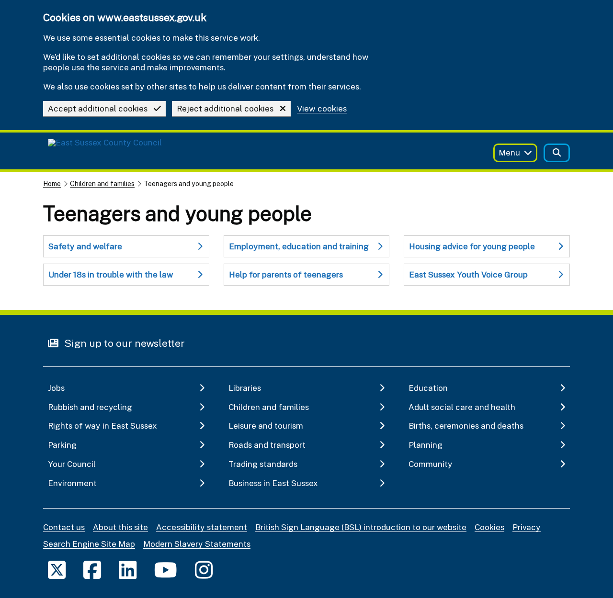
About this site (120, 527)
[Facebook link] (92, 569)
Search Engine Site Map (89, 544)
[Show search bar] (557, 153)
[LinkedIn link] (127, 569)
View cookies (322, 109)
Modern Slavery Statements (196, 544)
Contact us (64, 527)
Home (52, 183)
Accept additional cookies (98, 108)
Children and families (102, 183)
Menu (509, 152)
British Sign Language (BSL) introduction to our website (360, 527)
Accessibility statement (201, 527)
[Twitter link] (56, 569)
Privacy (526, 527)
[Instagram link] (203, 569)
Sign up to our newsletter (123, 343)
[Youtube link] (165, 569)
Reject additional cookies (225, 108)
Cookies (489, 527)
